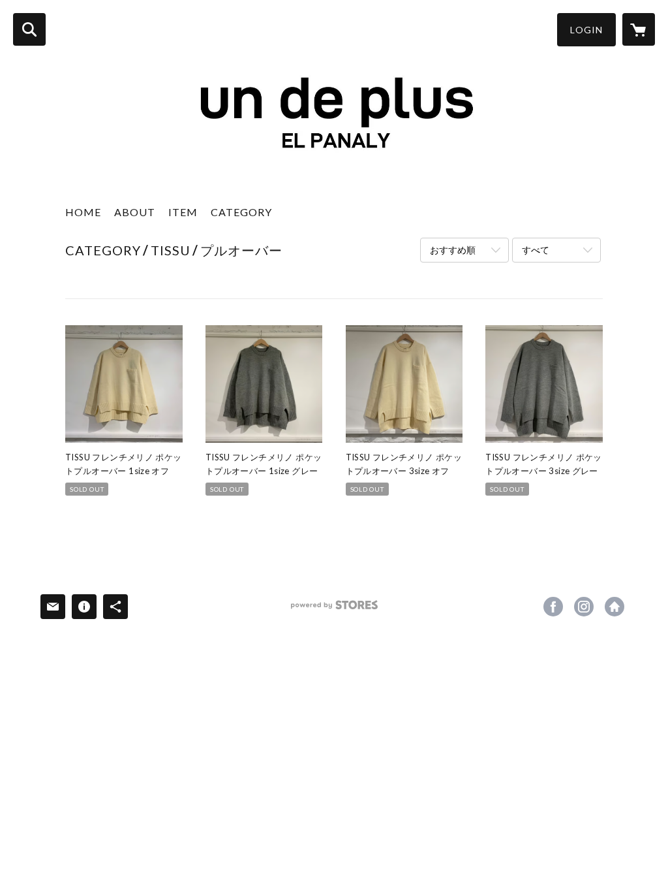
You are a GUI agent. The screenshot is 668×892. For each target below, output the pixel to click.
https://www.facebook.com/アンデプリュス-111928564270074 (553, 606)
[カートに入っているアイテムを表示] (638, 29)
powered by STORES (334, 609)
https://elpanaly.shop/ (614, 606)
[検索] (29, 29)
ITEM (183, 212)
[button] (586, 29)
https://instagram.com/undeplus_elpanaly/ (584, 606)
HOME (83, 212)
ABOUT (134, 212)
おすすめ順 (453, 249)
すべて (535, 249)
